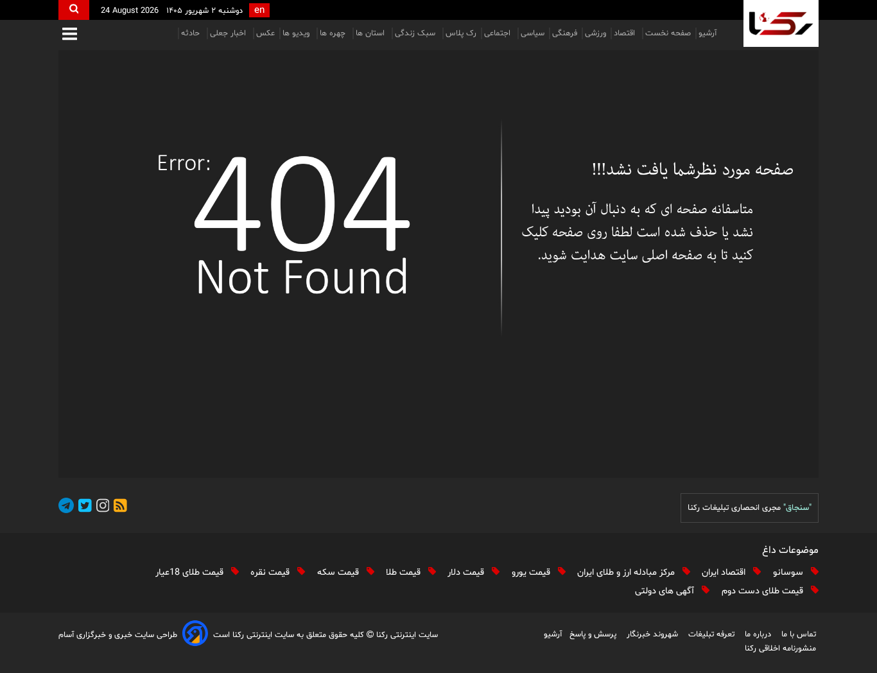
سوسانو (789, 572)
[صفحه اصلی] (438, 264)
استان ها (371, 33)
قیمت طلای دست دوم (764, 591)
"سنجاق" (797, 508)
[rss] (118, 507)
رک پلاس (461, 33)
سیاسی (532, 33)
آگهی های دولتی (666, 591)
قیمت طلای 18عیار (190, 572)
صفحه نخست (668, 33)
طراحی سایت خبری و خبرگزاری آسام (117, 635)
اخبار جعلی (229, 33)
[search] (73, 10)
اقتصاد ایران (725, 572)
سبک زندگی (416, 33)
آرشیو (707, 33)
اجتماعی (498, 33)
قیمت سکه (339, 572)
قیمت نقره (271, 572)
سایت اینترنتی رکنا (406, 635)
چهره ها (334, 33)
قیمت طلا (404, 572)
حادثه (191, 33)
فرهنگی (564, 33)
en (259, 10)
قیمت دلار (467, 572)
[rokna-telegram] (66, 507)
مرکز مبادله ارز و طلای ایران (627, 572)
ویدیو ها (297, 33)
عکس (265, 33)
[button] (69, 35)
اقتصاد (626, 33)
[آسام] (195, 635)
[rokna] (781, 23)
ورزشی (595, 33)
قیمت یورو (532, 572)
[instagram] (101, 507)
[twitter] (83, 507)
